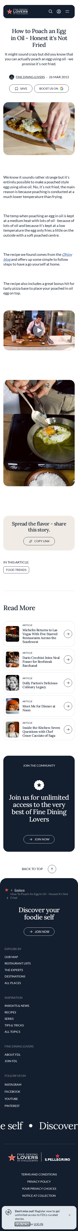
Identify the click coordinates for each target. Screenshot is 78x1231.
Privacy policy (39, 1181)
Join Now (42, 839)
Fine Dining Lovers (30, 77)
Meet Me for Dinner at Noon (38, 708)
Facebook (12, 1091)
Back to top (32, 869)
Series (9, 1018)
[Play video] (39, 330)
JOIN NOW (22, 1224)
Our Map (11, 956)
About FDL (13, 1054)
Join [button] (59, 11)
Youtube (11, 1098)
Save (23, 88)
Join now (42, 932)
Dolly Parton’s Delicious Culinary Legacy (39, 685)
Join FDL (11, 1061)
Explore (20, 890)
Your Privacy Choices (39, 1188)
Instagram (13, 1084)
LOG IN (38, 1224)
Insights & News (17, 1005)
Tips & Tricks (14, 1025)
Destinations (15, 976)
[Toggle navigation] (67, 11)
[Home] (17, 11)
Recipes (10, 1012)
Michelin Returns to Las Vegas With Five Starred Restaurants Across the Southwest (40, 636)
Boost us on (48, 88)
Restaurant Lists (18, 963)
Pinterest (12, 1105)
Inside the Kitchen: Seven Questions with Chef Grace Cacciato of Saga (41, 732)
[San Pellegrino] (57, 1159)
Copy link (42, 541)
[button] (50, 11)
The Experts (14, 969)
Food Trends (16, 570)
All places (13, 982)
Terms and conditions (39, 1174)
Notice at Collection (39, 1195)
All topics (12, 1031)
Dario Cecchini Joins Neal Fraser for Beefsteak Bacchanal (41, 662)
